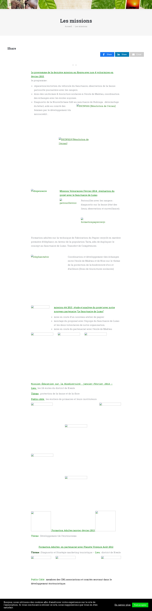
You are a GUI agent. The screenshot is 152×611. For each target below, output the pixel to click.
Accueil (68, 26)
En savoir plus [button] (123, 605)
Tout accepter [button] (140, 605)
